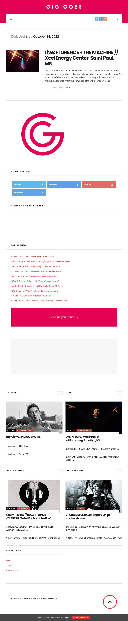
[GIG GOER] (64, 7)
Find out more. (63, 617)
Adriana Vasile (23, 508)
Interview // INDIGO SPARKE (23, 437)
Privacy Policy (12, 570)
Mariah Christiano (24, 430)
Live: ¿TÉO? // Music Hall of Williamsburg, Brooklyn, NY (83, 438)
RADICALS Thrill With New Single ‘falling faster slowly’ (34, 291)
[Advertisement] (64, 356)
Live (68, 88)
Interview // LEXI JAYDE (17, 454)
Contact (9, 565)
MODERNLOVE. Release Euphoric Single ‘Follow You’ (34, 276)
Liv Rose (81, 508)
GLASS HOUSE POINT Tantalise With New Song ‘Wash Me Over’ (39, 300)
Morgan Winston (84, 430)
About (8, 560)
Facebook (53, 185)
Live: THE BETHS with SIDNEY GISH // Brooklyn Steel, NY (92, 448)
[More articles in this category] (59, 393)
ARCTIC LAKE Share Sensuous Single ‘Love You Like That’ (35, 266)
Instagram (19, 193)
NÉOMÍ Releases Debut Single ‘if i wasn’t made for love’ (35, 281)
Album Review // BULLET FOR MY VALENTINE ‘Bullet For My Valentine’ (28, 516)
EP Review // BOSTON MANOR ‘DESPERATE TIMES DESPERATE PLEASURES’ (30, 528)
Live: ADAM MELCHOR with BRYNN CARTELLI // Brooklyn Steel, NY (92, 458)
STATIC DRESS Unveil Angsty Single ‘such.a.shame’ (32, 256)
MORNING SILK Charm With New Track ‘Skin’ (31, 295)
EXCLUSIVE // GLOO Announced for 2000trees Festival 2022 (37, 271)
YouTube (87, 185)
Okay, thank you (81, 617)
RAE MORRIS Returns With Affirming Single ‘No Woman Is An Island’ (40, 261)
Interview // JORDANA (17, 446)
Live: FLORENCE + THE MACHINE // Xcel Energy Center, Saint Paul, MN (81, 58)
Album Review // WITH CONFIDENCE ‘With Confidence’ (33, 537)
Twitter (17, 185)
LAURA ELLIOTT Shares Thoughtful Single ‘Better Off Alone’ (37, 286)
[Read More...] (48, 88)
